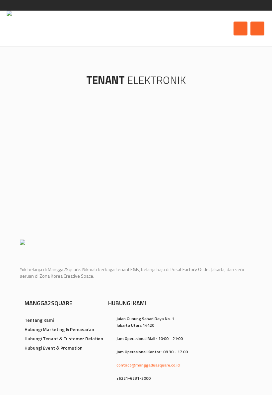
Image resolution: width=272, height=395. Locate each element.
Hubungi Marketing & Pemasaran (59, 329)
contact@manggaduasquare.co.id (148, 365)
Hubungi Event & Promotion (54, 347)
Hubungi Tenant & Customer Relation (64, 338)
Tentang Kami (39, 319)
